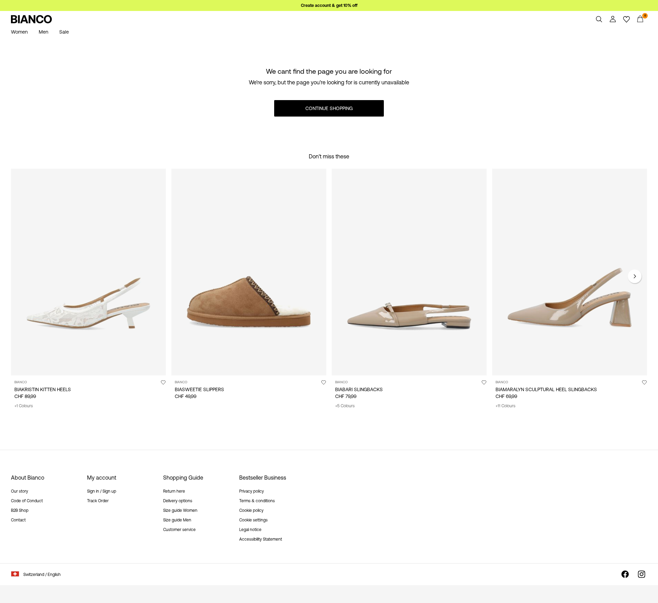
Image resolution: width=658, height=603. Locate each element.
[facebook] (625, 574)
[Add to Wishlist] (163, 382)
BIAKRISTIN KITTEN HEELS (42, 389)
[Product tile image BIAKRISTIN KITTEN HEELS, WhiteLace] (88, 272)
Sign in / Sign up (101, 491)
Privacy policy (251, 491)
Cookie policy (251, 510)
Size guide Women (180, 510)
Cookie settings (253, 520)
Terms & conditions (257, 500)
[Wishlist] (626, 19)
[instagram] (641, 574)
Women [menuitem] (19, 32)
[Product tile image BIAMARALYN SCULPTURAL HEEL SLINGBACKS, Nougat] (569, 272)
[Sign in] (613, 19)
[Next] (635, 276)
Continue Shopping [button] (329, 108)
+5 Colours (345, 405)
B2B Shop (19, 510)
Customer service (179, 529)
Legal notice (250, 529)
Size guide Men (177, 520)
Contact (18, 520)
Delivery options (177, 500)
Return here (174, 491)
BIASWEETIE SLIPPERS (199, 389)
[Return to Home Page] (31, 19)
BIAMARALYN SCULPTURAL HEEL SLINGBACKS (546, 389)
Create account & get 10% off (329, 5)
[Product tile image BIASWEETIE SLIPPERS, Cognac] (248, 272)
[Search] (599, 19)
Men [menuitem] (43, 32)
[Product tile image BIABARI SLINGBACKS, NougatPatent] (409, 272)
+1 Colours (23, 405)
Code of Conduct (27, 500)
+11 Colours (505, 405)
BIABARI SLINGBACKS (359, 389)
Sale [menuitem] (64, 32)
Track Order (98, 500)
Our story (19, 491)
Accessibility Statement (260, 539)
